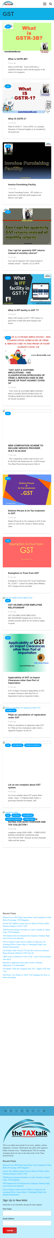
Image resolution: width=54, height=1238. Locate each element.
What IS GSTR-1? (17, 119)
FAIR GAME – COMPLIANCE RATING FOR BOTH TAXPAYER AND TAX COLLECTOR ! (27, 822)
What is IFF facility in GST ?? (23, 310)
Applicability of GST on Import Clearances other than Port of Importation (24, 680)
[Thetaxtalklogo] (8, 4)
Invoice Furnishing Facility (22, 184)
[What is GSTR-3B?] (27, 24)
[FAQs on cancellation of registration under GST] (21, 708)
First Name (7, 1209)
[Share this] (11, 1111)
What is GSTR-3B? (18, 59)
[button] (45, 4)
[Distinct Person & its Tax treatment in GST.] (27, 476)
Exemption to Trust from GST (23, 573)
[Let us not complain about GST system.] (27, 742)
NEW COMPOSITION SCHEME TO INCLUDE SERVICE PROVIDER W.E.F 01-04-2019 (25, 448)
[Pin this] (27, 1111)
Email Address (8, 1219)
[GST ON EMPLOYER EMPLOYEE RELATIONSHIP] (18, 598)
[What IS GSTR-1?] (27, 84)
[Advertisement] (27, 882)
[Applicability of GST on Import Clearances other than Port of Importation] (27, 635)
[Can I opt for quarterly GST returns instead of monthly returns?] (27, 209)
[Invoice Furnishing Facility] (27, 144)
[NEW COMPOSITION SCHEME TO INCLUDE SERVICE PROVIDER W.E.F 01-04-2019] (27, 411)
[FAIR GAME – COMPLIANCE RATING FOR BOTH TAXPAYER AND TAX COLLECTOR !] (10, 812)
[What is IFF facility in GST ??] (27, 275)
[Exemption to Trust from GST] (27, 538)
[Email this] (5, 1111)
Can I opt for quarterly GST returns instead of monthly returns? (26, 251)
